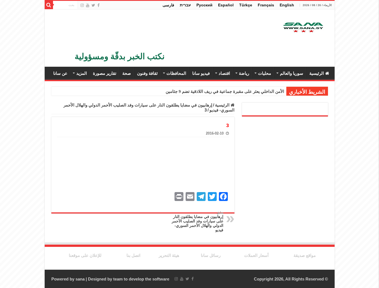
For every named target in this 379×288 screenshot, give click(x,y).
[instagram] (82, 5)
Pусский (204, 5)
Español (226, 5)
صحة (126, 73)
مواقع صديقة (305, 255)
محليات (264, 73)
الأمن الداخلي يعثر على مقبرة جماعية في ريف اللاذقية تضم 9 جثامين (225, 91)
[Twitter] (93, 5)
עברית (185, 5)
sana (80, 279)
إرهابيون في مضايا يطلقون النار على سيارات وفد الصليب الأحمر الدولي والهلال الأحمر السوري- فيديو (197, 221)
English (287, 5)
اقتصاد (224, 73)
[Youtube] (87, 5)
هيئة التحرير (169, 255)
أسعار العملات (256, 255)
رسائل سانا (211, 255)
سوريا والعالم (291, 73)
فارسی (168, 5)
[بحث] (49, 5)
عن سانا (60, 73)
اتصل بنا (133, 255)
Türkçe (245, 5)
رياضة (244, 73)
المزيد (81, 73)
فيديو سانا (201, 73)
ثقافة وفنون (147, 73)
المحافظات (176, 73)
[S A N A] (302, 28)
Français (266, 5)
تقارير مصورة (104, 73)
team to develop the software (141, 279)
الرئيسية (316, 73)
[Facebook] (98, 5)
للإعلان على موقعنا (85, 255)
